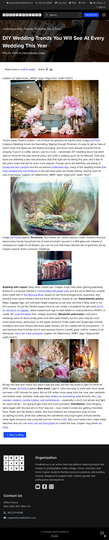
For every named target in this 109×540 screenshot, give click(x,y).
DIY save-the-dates (20, 314)
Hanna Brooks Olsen (33, 53)
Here (18, 333)
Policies (54, 535)
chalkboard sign (60, 167)
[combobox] (63, 14)
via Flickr (95, 140)
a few (29, 333)
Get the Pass (91, 14)
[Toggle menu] (103, 14)
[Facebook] (44, 486)
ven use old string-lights (42, 423)
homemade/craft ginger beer (53, 291)
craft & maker (28, 69)
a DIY (64, 419)
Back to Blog (16, 435)
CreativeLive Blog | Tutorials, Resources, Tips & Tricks (32, 29)
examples (37, 333)
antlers (54, 396)
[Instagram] (51, 486)
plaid (78, 396)
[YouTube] (37, 486)
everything (69, 396)
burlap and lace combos (16, 167)
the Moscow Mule (33, 295)
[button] (102, 533)
